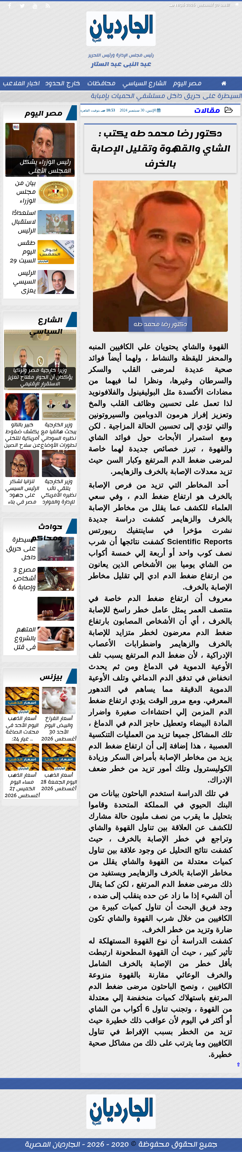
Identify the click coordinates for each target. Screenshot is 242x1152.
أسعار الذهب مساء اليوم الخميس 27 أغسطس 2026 (22, 785)
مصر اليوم (43, 113)
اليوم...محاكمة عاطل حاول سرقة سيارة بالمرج (42, 620)
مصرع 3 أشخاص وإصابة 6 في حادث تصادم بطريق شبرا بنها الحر (42, 578)
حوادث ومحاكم (46, 532)
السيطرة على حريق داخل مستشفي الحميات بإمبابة (166, 96)
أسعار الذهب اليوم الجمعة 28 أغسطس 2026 (59, 781)
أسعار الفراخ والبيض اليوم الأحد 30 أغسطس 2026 (58, 728)
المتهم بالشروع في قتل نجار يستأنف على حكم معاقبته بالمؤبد (44, 638)
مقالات (207, 111)
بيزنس (51, 677)
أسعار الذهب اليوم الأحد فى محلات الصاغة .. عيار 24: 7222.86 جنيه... (22, 731)
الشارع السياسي (45, 325)
